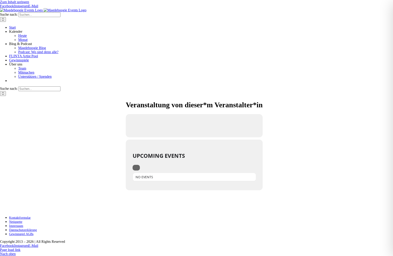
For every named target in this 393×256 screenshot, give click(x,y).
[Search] (136, 168)
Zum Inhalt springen (14, 2)
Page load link (10, 250)
